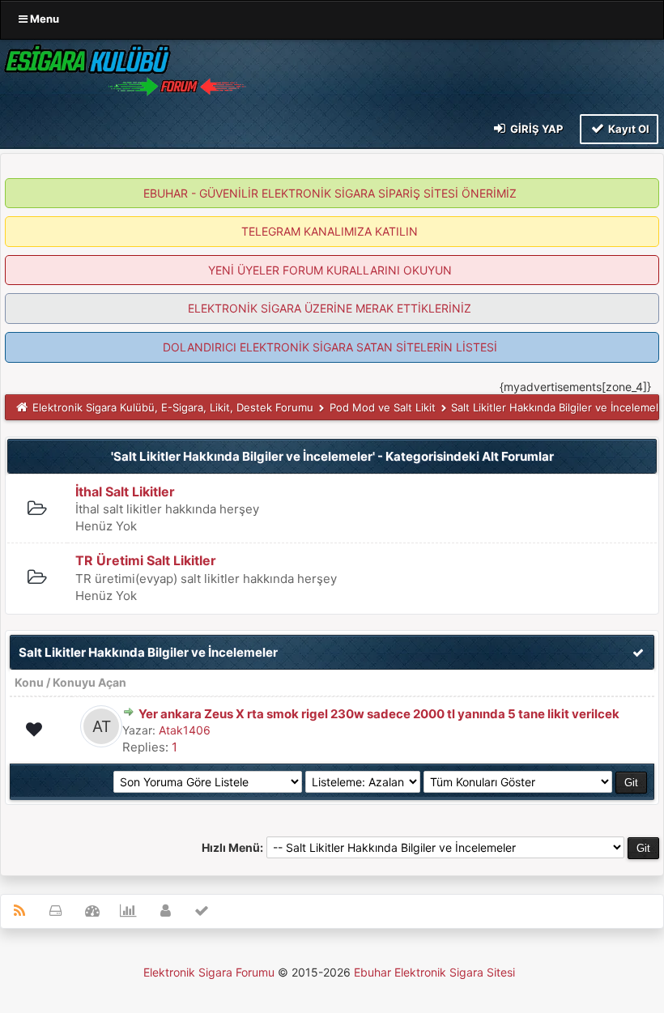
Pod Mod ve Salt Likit (383, 407)
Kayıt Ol (627, 128)
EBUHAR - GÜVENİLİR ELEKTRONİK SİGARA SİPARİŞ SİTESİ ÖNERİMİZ (330, 193)
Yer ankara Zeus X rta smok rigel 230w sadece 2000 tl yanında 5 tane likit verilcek (378, 713)
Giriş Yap (535, 128)
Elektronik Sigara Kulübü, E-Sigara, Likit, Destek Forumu (172, 407)
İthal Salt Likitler (125, 491)
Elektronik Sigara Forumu (209, 972)
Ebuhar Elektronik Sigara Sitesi (434, 972)
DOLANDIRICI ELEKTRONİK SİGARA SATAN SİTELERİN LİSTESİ (330, 347)
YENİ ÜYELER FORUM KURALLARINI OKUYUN (330, 270)
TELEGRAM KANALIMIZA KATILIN (329, 231)
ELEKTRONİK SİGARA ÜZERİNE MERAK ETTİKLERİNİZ (329, 308)
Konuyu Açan (89, 682)
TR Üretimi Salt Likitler (145, 560)
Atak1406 (185, 730)
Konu (29, 682)
